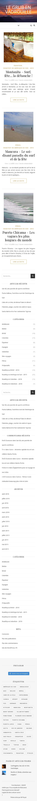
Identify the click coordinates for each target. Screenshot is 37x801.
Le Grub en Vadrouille (18, 9)
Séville (13, 740)
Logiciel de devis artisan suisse (11, 792)
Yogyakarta (8, 753)
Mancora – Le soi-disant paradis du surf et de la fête (18, 155)
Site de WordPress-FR (9, 648)
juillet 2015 (5, 535)
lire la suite (18, 100)
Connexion (5, 634)
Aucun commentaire (25, 80)
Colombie (5, 338)
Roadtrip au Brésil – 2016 (10, 370)
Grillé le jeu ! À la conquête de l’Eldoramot (14, 787)
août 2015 (5, 531)
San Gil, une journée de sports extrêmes (16, 289)
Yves (6, 80)
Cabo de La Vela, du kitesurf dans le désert (16, 302)
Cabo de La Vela (9, 695)
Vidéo (13, 749)
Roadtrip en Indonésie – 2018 (12, 384)
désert (15, 699)
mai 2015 (5, 544)
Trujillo (6, 745)
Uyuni (5, 749)
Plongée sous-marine (23, 715)
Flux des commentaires (10, 643)
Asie (4, 691)
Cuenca (6, 699)
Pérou (18, 145)
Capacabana (23, 695)
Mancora (17, 707)
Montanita (28, 707)
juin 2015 (5, 540)
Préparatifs (6, 365)
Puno (20, 724)
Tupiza (16, 745)
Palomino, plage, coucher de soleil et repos (16, 307)
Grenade (13, 703)
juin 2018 (5, 503)
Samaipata (7, 732)
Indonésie (5, 352)
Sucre (29, 736)
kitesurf (6, 707)
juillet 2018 (5, 498)
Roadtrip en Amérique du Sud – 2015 (14, 375)
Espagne (5, 347)
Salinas (29, 728)
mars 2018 (5, 512)
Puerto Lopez (8, 724)
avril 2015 (5, 549)
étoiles (30, 753)
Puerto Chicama (18, 720)
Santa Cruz (19, 732)
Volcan (22, 749)
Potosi (6, 720)
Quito (5, 728)
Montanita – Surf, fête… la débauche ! (18, 74)
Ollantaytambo (23, 711)
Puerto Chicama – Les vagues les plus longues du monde (18, 236)
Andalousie (5, 324)
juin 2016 (5, 526)
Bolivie (4, 329)
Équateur (18, 65)
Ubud (24, 745)
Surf (5, 740)
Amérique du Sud (9, 686)
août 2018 (5, 494)
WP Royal (23, 797)
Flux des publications (9, 639)
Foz (4, 703)
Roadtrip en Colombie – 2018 (12, 379)
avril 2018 (5, 508)
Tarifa (22, 740)
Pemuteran (7, 715)
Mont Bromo (8, 711)
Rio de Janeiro (17, 728)
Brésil (4, 333)
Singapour (19, 736)
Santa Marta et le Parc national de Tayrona (16, 311)
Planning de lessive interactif (10, 790)
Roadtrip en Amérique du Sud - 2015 (18, 68)
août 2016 (5, 517)
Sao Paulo (7, 736)
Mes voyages (6, 356)
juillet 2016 (5, 521)
